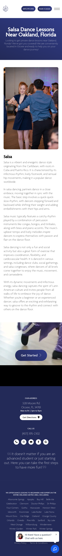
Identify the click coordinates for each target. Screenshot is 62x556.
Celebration (11, 503)
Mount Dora (11, 516)
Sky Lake (51, 520)
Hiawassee (35, 507)
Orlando (10, 520)
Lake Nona (49, 512)
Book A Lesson (44, 9)
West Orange (17, 524)
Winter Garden (16, 528)
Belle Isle (50, 499)
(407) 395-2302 (28, 9)
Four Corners (13, 507)
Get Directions (29, 417)
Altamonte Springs (16, 499)
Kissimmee (24, 512)
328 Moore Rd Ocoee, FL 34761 (31, 405)
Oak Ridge (24, 516)
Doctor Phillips (37, 503)
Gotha (24, 507)
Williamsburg (31, 524)
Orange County (49, 516)
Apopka (30, 499)
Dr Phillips (51, 503)
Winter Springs (46, 528)
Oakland (35, 516)
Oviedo (20, 520)
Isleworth (12, 512)
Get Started (29, 355)
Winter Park (31, 528)
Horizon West (49, 507)
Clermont (24, 503)
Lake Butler (37, 512)
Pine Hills (31, 520)
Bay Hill (40, 499)
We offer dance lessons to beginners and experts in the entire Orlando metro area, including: (31, 494)
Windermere (45, 524)
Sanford (41, 520)
